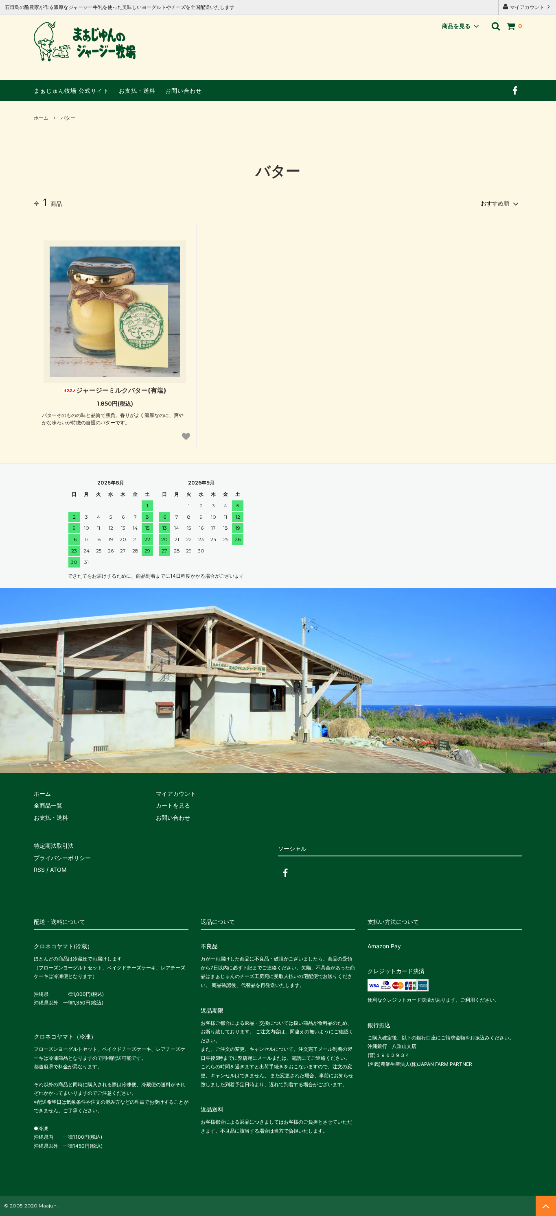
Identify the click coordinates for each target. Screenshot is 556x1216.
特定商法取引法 (54, 845)
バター (68, 118)
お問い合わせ (183, 90)
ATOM (58, 869)
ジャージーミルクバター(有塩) (121, 390)
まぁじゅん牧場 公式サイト (71, 90)
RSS (39, 869)
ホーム (41, 118)
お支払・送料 (137, 90)
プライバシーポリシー (62, 857)
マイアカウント (527, 7)
